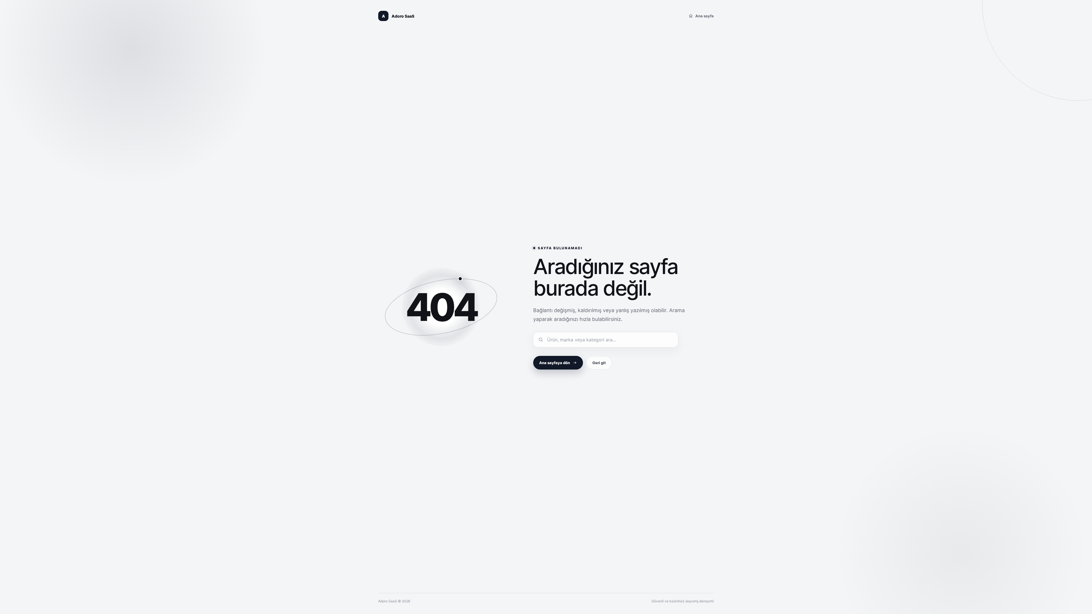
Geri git (599, 362)
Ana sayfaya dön (554, 362)
